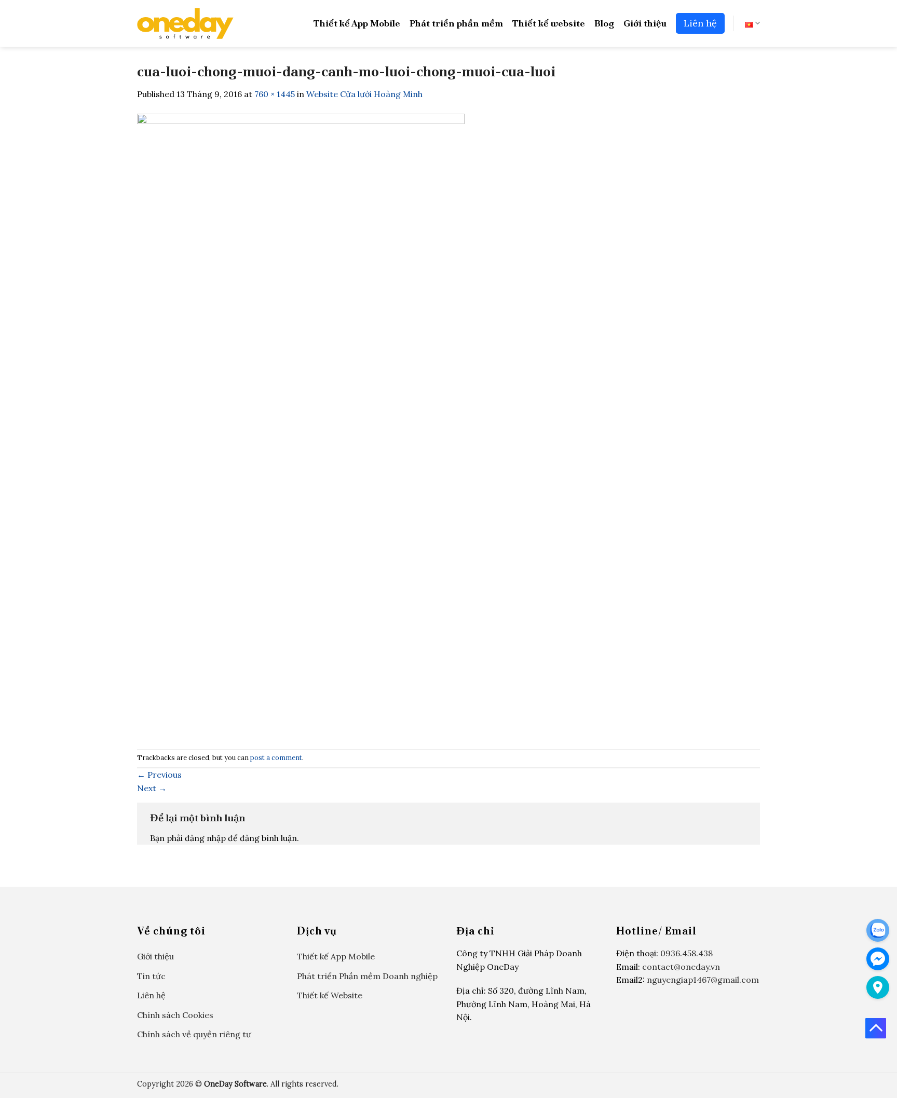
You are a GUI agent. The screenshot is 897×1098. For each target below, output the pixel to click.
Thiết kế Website (329, 995)
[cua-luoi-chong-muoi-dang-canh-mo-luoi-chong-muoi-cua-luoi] (301, 424)
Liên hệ (700, 23)
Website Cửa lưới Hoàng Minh (364, 94)
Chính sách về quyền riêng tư (194, 1034)
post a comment (276, 757)
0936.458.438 (686, 953)
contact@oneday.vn (681, 966)
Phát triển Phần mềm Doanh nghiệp (367, 976)
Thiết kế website (548, 23)
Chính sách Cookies (175, 1015)
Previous (159, 774)
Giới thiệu (645, 23)
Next (152, 788)
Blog (604, 23)
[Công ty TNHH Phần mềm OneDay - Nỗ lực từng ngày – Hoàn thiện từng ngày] (185, 23)
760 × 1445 (274, 94)
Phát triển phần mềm (456, 23)
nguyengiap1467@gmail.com (703, 979)
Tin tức (151, 976)
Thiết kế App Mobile (357, 23)
